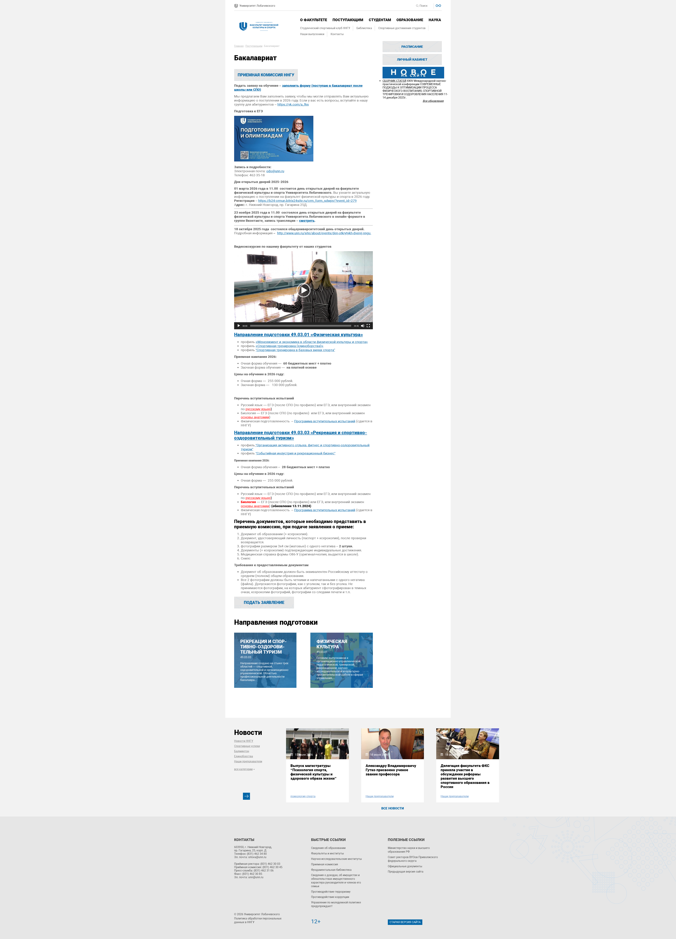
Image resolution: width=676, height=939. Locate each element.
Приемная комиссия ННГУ (266, 75)
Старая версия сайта (405, 922)
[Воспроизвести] (238, 326)
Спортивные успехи (247, 746)
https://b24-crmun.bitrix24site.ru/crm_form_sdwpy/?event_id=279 (307, 201)
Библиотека (364, 28)
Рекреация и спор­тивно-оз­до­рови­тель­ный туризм (263, 647)
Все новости (392, 808)
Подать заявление (264, 602)
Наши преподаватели (248, 761)
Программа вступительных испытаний (324, 421)
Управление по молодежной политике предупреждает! (336, 904)
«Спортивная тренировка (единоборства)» (289, 346)
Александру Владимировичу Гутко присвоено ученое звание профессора (391, 770)
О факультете (313, 20)
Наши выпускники (312, 34)
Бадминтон (241, 751)
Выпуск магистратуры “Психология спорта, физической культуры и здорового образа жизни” (313, 772)
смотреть (307, 221)
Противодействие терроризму (330, 891)
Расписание (412, 47)
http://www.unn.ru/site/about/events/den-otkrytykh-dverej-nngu (324, 233)
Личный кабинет (412, 59)
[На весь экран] (368, 326)
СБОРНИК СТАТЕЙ (394, 80)
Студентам (380, 20)
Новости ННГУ (243, 741)
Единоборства (243, 756)
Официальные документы (405, 866)
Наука (435, 20)
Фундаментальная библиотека (331, 869)
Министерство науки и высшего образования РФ (409, 849)
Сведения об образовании (328, 848)
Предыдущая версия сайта (405, 871)
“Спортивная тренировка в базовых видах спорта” (295, 350)
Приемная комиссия (324, 864)
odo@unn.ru (275, 171)
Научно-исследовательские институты (336, 859)
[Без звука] (362, 326)
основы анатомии (255, 417)
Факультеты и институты (327, 853)
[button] (303, 290)
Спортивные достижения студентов (401, 28)
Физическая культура (332, 644)
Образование (409, 20)
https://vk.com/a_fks (293, 104)
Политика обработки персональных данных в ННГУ (257, 920)
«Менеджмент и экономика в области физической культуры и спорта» (312, 342)
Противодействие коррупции (330, 897)
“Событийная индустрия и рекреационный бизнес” (295, 453)
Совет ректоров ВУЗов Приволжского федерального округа (413, 858)
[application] (303, 290)
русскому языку (259, 409)
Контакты (337, 34)
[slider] (300, 326)
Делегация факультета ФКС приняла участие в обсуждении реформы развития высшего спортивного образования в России (465, 776)
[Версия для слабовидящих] (438, 5)
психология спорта (302, 796)
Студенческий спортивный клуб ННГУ (325, 28)
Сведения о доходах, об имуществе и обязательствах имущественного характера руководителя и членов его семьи (336, 880)
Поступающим (348, 20)
